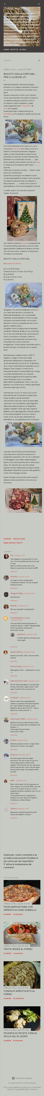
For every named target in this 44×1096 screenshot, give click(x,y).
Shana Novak (30, 1083)
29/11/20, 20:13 (22, 740)
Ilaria (5, 109)
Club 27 (19, 543)
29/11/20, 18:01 (31, 719)
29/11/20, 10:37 (28, 666)
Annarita (24, 243)
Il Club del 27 (26, 106)
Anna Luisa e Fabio (17, 718)
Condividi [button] (7, 539)
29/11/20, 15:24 (33, 681)
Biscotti (12, 543)
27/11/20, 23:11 (22, 606)
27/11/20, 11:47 (19, 555)
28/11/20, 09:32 (29, 652)
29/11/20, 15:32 (24, 698)
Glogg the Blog (16, 593)
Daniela (13, 605)
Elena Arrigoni (16, 666)
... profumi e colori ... (18, 8)
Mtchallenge (9, 114)
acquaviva (21, 634)
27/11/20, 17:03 (29, 593)
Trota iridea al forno (18, 949)
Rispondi (13, 571)
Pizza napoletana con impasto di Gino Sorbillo (20, 908)
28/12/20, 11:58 (23, 809)
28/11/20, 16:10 (31, 634)
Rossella (13, 576)
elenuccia (14, 754)
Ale (11, 555)
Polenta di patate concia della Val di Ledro (20, 1034)
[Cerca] (39, 3)
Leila (38, 162)
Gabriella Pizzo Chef (18, 680)
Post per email (19, 539)
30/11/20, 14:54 (24, 755)
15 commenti (18, 998)
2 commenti (18, 953)
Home (6, 49)
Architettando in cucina (20, 617)
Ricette (14, 49)
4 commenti (18, 914)
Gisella (13, 740)
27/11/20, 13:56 (23, 577)
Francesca (17, 149)
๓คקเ (12, 780)
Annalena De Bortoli (13, 264)
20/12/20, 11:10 (21, 780)
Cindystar (14, 697)
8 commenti (18, 1041)
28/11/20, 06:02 (16, 620)
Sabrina (13, 808)
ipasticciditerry (16, 651)
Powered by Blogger (24, 1078)
